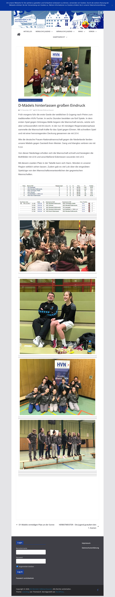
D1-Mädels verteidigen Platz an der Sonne (36, 524)
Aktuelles (27, 31)
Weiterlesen (59, 8)
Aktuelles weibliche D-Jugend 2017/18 (30, 100)
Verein (91, 31)
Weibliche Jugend (43, 31)
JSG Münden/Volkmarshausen (44, 110)
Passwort (19, 557)
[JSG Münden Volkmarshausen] (18, 34)
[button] (51, 31)
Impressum (86, 543)
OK (53, 8)
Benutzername (21, 548)
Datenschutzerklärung (90, 548)
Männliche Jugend (64, 31)
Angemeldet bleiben (26, 566)
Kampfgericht (59, 37)
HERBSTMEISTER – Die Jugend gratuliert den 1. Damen (77, 526)
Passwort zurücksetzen (25, 578)
